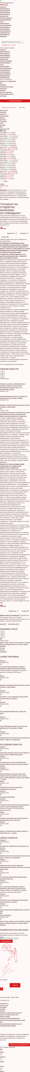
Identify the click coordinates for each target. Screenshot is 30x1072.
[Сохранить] (1, 664)
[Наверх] (1, 988)
